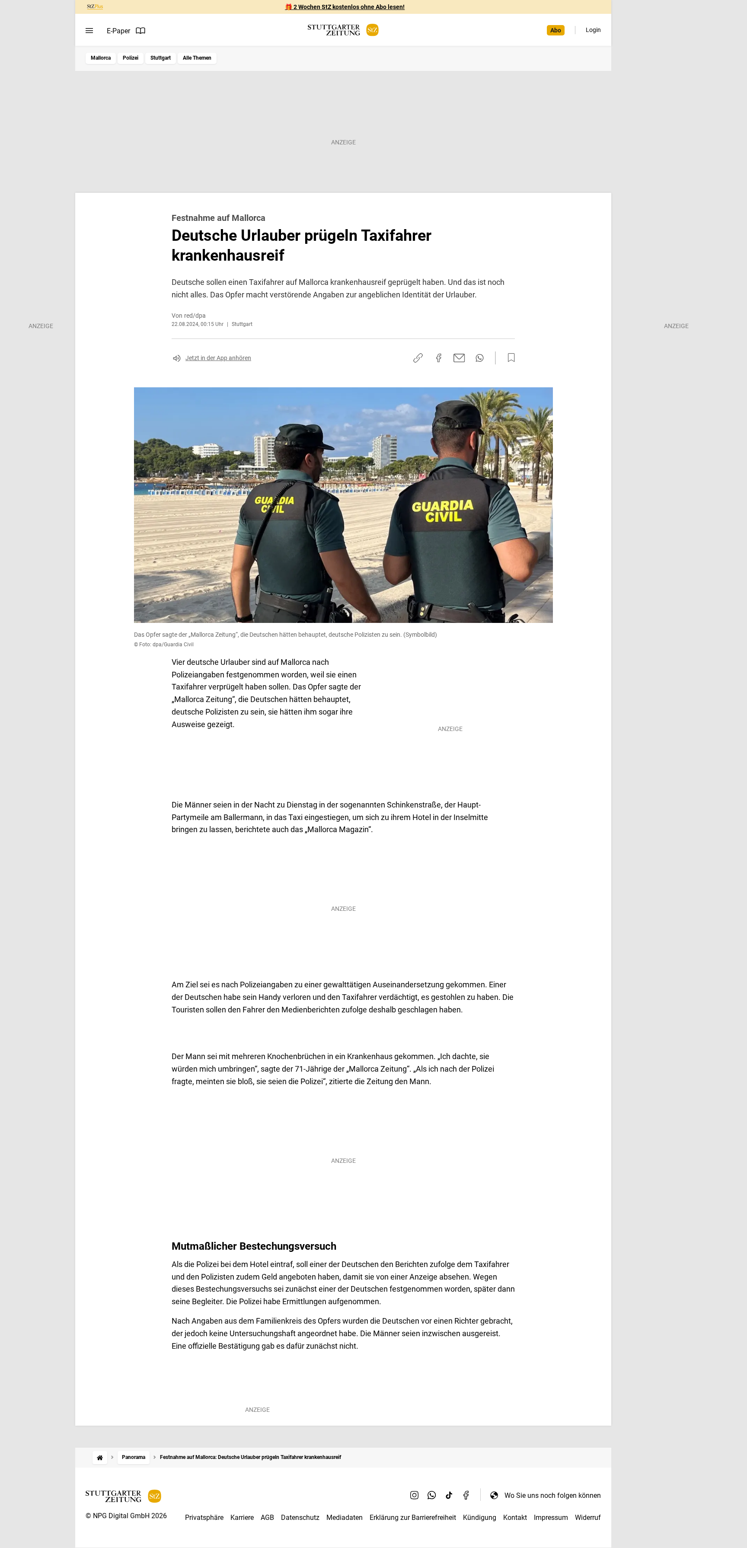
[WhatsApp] (432, 1495)
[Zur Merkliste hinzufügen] (509, 358)
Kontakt (515, 1517)
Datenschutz (300, 1517)
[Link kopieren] (418, 358)
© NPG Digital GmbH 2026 (126, 1516)
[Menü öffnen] (89, 30)
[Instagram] (414, 1495)
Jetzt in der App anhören (218, 357)
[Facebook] (466, 1495)
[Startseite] (100, 1457)
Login (593, 29)
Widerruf (588, 1517)
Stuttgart (160, 58)
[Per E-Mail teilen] (459, 358)
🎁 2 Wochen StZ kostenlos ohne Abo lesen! (345, 6)
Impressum (551, 1517)
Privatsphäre (204, 1517)
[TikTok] (449, 1495)
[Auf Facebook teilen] (438, 358)
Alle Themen (197, 58)
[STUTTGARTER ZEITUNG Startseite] (343, 30)
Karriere (242, 1517)
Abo (555, 30)
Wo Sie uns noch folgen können (552, 1495)
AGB (267, 1517)
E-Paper (118, 31)
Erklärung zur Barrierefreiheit (413, 1517)
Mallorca (101, 58)
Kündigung (479, 1517)
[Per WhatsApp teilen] (479, 358)
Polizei (130, 58)
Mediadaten (344, 1517)
